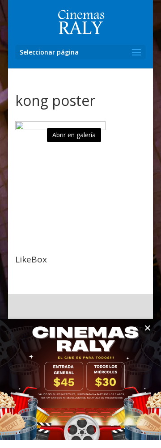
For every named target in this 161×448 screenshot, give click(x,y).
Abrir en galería (74, 135)
